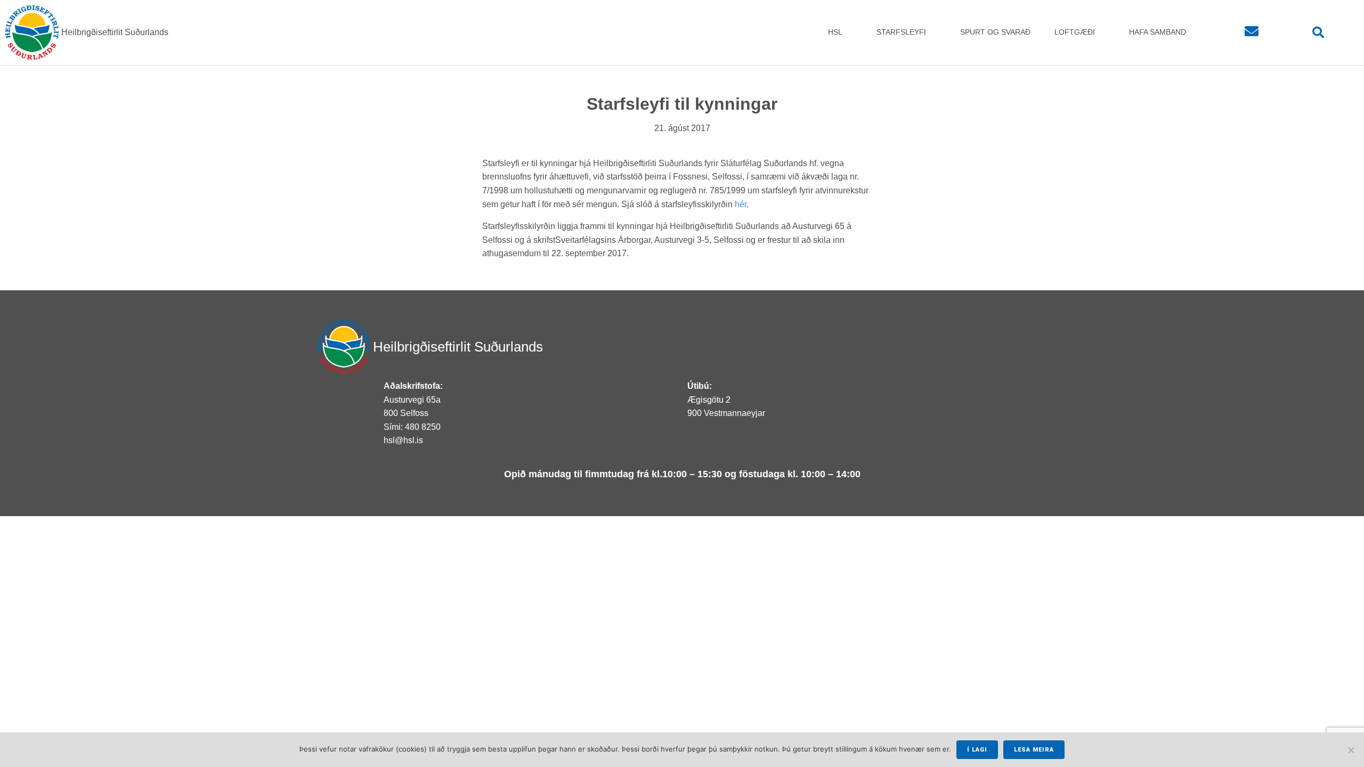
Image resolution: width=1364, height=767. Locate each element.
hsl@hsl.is (403, 440)
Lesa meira (1034, 749)
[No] (1350, 750)
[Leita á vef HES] (1318, 32)
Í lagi (977, 749)
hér (740, 204)
